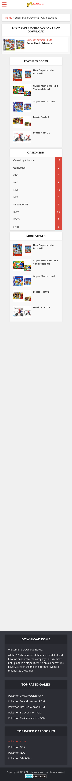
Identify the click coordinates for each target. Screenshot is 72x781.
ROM (49, 39)
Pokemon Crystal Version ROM (25, 695)
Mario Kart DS (41, 132)
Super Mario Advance (39, 43)
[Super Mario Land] (23, 106)
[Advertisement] (36, 475)
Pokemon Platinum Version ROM (26, 718)
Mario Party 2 (41, 117)
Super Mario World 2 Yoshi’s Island (45, 87)
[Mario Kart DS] (23, 137)
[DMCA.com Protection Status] (35, 775)
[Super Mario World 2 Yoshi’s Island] (23, 90)
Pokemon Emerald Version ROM (26, 701)
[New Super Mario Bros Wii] (23, 75)
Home (8, 17)
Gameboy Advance (36, 39)
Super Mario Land (44, 101)
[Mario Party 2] (23, 122)
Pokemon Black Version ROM (25, 712)
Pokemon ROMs (17, 741)
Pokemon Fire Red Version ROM (26, 707)
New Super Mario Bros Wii (43, 72)
